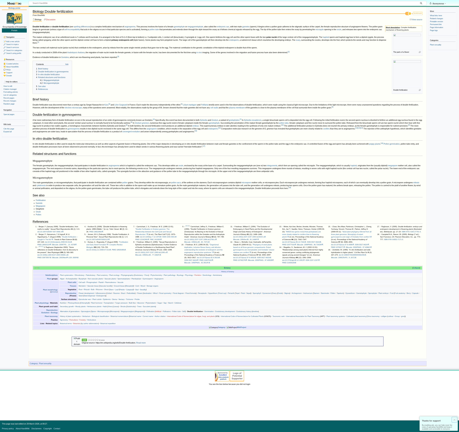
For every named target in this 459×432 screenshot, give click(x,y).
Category (221, 327)
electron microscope (73, 108)
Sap (165, 303)
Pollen (38, 215)
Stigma (287, 293)
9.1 (189, 226)
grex (402, 316)
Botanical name (135, 316)
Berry (409, 293)
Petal (243, 293)
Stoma (114, 299)
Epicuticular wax (85, 299)
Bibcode (55, 245)
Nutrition (63, 303)
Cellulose (178, 303)
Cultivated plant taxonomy (356, 316)
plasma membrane (237, 108)
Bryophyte (82, 279)
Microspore (114, 311)
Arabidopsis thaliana (76, 52)
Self (183, 311)
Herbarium (86, 316)
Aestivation (147, 293)
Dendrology (207, 275)
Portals (14, 30)
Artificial (158, 311)
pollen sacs (176, 183)
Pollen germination (392, 144)
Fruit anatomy (400, 293)
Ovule (38, 212)
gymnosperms (73, 129)
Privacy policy (8, 429)
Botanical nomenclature (119, 316)
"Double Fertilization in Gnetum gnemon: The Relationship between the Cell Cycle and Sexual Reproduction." (153, 231)
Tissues (73, 286)
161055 (157, 239)
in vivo (199, 52)
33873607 (46, 257)
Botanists (76, 323)
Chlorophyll (84, 303)
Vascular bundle (106, 286)
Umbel (109, 293)
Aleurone (140, 303)
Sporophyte (372, 293)
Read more (141, 343)
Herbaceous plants (94, 306)
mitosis (416, 183)
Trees (139, 306)
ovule (339, 29)
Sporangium (85, 311)
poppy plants (374, 144)
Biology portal (14, 8)
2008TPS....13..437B (67, 245)
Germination (209, 311)
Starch (170, 303)
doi (38, 232)
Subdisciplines (51, 275)
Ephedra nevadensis (253, 120)
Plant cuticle (96, 299)
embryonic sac (223, 27)
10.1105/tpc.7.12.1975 (151, 237)
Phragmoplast (91, 282)
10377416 (291, 245)
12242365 (144, 239)
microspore (246, 183)
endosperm (234, 40)
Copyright (47, 429)
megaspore (392, 166)
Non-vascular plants (95, 279)
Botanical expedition (108, 323)
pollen (125, 183)
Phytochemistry (156, 275)
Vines (110, 306)
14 (361, 128)
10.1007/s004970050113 (98, 239)
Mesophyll (129, 286)
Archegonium (297, 293)
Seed (81, 296)
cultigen (384, 316)
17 (203, 146)
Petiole (122, 289)
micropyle (319, 29)
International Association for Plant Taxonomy (303, 316)
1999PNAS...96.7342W (313, 245)
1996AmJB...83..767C (199, 242)
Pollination (150, 311)
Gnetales (65, 57)
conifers (326, 129)
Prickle (137, 299)
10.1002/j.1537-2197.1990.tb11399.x (152, 252)
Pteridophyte (136, 279)
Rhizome (99, 289)
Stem (112, 289)
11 (219, 128)
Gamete (39, 203)
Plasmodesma (110, 282)
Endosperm (100, 296)
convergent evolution (131, 132)
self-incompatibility (72, 29)
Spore (93, 311)
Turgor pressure (121, 303)
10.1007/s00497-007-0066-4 (51, 232)
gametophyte (179, 27)
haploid (326, 37)
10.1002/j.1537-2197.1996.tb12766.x (201, 239)
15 (195, 131)
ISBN (403, 232)
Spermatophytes (123, 279)
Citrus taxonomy (373, 316)
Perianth (231, 293)
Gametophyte (361, 293)
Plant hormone (96, 303)
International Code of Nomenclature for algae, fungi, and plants (191, 316)
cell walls (214, 108)
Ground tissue (119, 286)
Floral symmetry (165, 293)
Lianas (115, 306)
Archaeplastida (71, 279)
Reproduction (52, 310)
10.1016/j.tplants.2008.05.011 (59, 242)
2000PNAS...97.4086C (361, 247)
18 (289, 187)
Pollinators (167, 311)
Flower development (86, 293)
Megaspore (40, 206)
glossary (54, 292)
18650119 (46, 245)
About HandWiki (23, 429)
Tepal (237, 293)
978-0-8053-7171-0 (395, 239)
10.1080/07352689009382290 (353, 255)
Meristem (82, 286)
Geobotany (138, 275)
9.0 (187, 226)
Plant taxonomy (51, 316)
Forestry (82, 320)
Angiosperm (159, 279)
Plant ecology (114, 275)
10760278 (242, 260)
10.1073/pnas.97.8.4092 (245, 257)
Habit (105, 306)
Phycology (189, 275)
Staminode (325, 293)
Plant (49, 279)
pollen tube (154, 29)
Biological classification (100, 316)
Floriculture (73, 320)
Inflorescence (101, 293)
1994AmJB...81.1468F (248, 239)
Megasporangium (127, 311)
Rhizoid (86, 289)
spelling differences (82, 27)
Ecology (54, 313)
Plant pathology (169, 275)
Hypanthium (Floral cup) (217, 293)
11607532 (208, 260)
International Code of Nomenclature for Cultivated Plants (242, 316)
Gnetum (214, 120)
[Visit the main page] (14, 18)
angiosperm (152, 129)
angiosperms (129, 27)
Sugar (159, 303)
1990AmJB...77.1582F (150, 255)
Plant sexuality (45, 363)
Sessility (143, 289)
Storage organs (152, 286)
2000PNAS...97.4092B (263, 260)
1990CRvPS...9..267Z (346, 257)
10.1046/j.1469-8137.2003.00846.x (53, 255)
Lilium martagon (190, 105)
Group (397, 316)
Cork (137, 286)
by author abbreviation (89, 323)
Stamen (316, 293)
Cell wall (82, 282)
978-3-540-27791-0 (413, 232)
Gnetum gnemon (142, 123)
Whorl (155, 293)
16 (382, 143)
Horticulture (91, 320)
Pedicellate (131, 293)
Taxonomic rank (278, 316)
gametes (246, 27)
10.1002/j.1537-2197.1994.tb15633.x (250, 237)
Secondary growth (67, 306)
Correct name (148, 316)
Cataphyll (129, 289)
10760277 (339, 247)
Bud (136, 289)
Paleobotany (90, 275)
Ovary (274, 293)
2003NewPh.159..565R (68, 257)
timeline (255, 311)
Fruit (391, 293)
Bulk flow (132, 303)
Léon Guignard (120, 105)
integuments (272, 166)
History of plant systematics (70, 316)
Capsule (415, 293)
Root (80, 289)
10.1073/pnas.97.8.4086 (343, 245)
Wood (143, 286)
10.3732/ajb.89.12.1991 (294, 260)
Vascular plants (110, 279)
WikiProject (241, 327)
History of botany (227, 271)
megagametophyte (195, 27)
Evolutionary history (243, 311)
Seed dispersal (89, 296)
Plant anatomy (102, 275)
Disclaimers (36, 429)
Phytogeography (127, 275)
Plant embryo (383, 293)
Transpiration (109, 303)
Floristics (197, 275)
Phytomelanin (151, 303)
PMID (39, 245)
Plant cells (72, 282)
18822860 (98, 232)
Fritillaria (204, 105)
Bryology (180, 275)
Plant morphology (50, 290)
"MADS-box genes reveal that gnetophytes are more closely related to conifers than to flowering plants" (301, 234)
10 (282, 125)
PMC (152, 239)
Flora (146, 275)
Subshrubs (131, 306)
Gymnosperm (148, 279)
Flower (139, 293)
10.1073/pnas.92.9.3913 (209, 257)
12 (356, 128)
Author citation (160, 316)
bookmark (417, 13)
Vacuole (120, 282)
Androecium (307, 293)
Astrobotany (217, 275)
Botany (227, 268)
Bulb (92, 289)
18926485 (120, 250)
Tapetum (340, 293)
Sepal (248, 293)
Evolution (45, 313)
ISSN (164, 237)
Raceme (116, 293)
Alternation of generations (69, 311)
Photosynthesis (73, 303)
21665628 (291, 263)
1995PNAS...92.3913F (199, 263)
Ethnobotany (79, 275)
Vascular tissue (93, 286)
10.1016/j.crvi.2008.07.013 (99, 250)
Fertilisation (41, 200)
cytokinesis (41, 185)
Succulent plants (149, 306)
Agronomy (64, 320)
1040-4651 (171, 237)
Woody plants (80, 306)
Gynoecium (266, 293)
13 (359, 128)
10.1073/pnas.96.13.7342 (294, 242)
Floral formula (190, 293)
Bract (123, 293)
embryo (195, 126)
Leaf (116, 289)
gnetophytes (234, 120)
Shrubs (123, 306)
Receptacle (202, 293)
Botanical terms (66, 323)
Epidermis (107, 299)
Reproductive (70, 293)
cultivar (390, 316)
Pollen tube (176, 311)
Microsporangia (103, 311)
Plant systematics (66, 275)
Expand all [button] (7, 132)
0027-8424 (193, 260)
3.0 (40, 246)
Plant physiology (42, 303)
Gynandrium (350, 293)
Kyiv (106, 105)
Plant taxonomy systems (335, 316)
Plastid (101, 282)
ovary (298, 40)
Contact (57, 429)
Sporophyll (257, 293)
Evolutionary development (225, 311)
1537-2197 (314, 260)
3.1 (42, 246)
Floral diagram (178, 293)
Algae (62, 279)
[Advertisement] (229, 402)
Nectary (121, 299)
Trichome (129, 299)
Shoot (106, 289)
